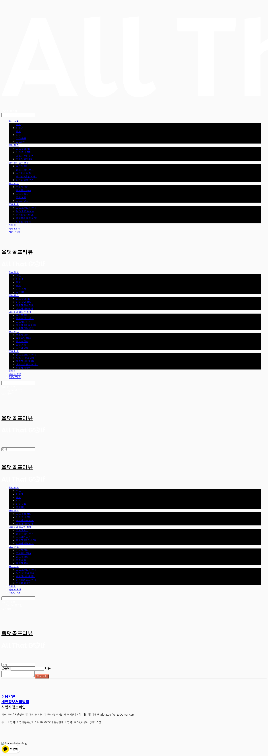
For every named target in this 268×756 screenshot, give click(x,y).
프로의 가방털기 (24, 159)
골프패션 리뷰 (23, 173)
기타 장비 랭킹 (23, 152)
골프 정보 (14, 183)
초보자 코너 (22, 186)
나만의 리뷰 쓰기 (25, 180)
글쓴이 (5, 668)
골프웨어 (21, 141)
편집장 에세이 (23, 221)
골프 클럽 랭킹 (23, 148)
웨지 (18, 131)
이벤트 (12, 225)
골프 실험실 (22, 193)
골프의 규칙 (22, 200)
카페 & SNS (15, 228)
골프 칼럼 (14, 204)
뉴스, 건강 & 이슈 (25, 211)
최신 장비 (14, 120)
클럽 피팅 (21, 197)
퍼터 (18, 134)
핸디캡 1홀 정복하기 (26, 176)
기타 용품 (21, 138)
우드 (18, 124)
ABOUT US (14, 232)
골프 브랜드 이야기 (26, 207)
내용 (48, 668)
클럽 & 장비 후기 (25, 169)
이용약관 (8, 696)
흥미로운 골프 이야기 (27, 218)
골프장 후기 (22, 166)
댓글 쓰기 (42, 676)
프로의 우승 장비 (25, 155)
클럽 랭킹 (14, 145)
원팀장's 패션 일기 (25, 214)
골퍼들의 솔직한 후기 (20, 162)
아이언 (19, 127)
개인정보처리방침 (15, 701)
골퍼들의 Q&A (23, 190)
